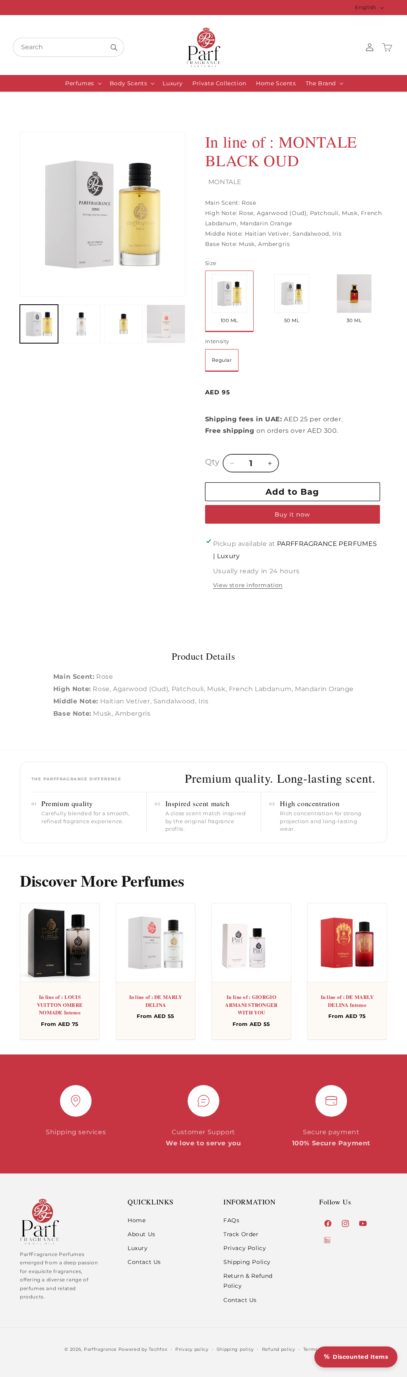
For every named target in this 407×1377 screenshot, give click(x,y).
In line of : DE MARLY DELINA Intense (347, 1000)
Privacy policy (192, 1349)
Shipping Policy (247, 1262)
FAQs (231, 1220)
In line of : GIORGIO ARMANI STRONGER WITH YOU (251, 1004)
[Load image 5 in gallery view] (166, 324)
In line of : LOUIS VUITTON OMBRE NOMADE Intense (60, 1004)
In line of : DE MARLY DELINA (155, 1000)
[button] (82, 83)
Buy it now (292, 514)
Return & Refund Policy (248, 1280)
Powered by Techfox (143, 1349)
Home (136, 1220)
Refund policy (278, 1349)
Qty (212, 462)
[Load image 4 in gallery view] (124, 324)
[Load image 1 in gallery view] (39, 324)
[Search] (114, 47)
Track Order (241, 1234)
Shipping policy (235, 1349)
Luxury (138, 1248)
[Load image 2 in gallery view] (81, 324)
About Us (141, 1234)
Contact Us (144, 1262)
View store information (248, 585)
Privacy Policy (244, 1248)
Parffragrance (100, 1349)
